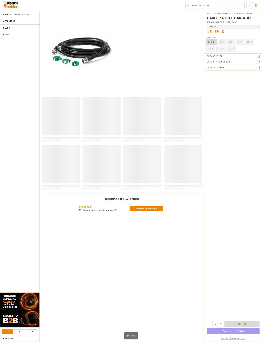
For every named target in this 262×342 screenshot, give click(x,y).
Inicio (209, 14)
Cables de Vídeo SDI (223, 14)
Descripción (215, 56)
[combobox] (218, 5)
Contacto (8, 338)
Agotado (242, 324)
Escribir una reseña (146, 208)
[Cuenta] (249, 5)
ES (8, 332)
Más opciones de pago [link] (233, 338)
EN (32, 332)
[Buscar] (188, 5)
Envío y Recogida (218, 62)
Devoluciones (215, 67)
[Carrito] (256, 5)
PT (20, 332)
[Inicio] (11, 5)
